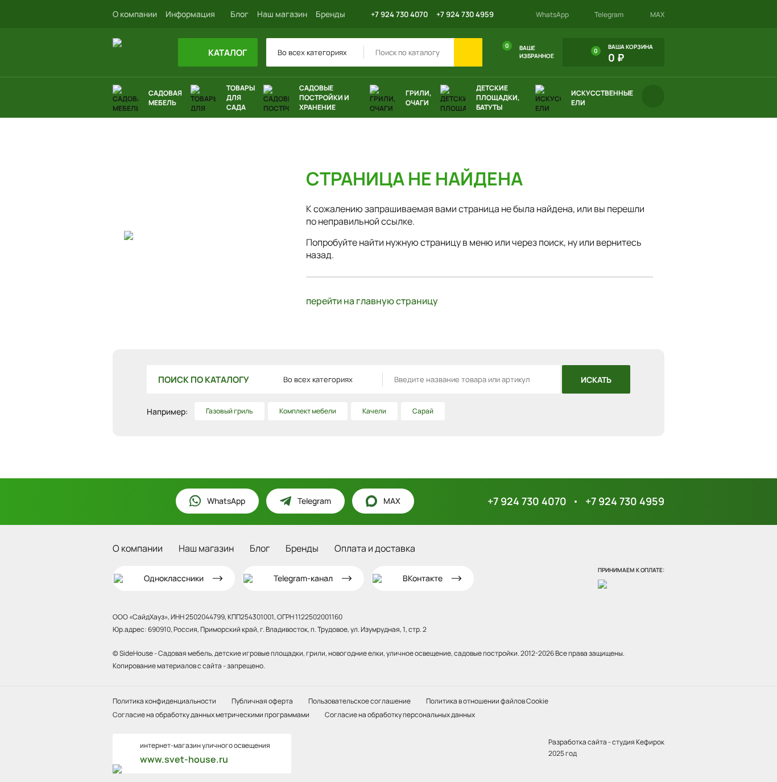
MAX (657, 14)
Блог (239, 14)
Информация (191, 14)
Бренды (330, 14)
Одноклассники (174, 578)
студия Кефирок (638, 742)
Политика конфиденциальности (164, 701)
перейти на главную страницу (372, 301)
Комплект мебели (307, 411)
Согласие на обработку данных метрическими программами (211, 714)
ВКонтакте (423, 578)
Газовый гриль (229, 411)
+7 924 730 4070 (399, 14)
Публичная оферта (262, 701)
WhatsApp (552, 14)
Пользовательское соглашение (359, 701)
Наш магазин (282, 14)
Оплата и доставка (374, 548)
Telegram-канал (303, 578)
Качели (374, 411)
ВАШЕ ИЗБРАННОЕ (529, 51)
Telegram (608, 14)
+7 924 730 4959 (465, 14)
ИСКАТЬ (596, 379)
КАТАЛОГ (226, 53)
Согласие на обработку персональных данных (400, 714)
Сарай (422, 411)
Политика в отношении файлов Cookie (487, 701)
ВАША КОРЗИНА (623, 53)
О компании (135, 14)
